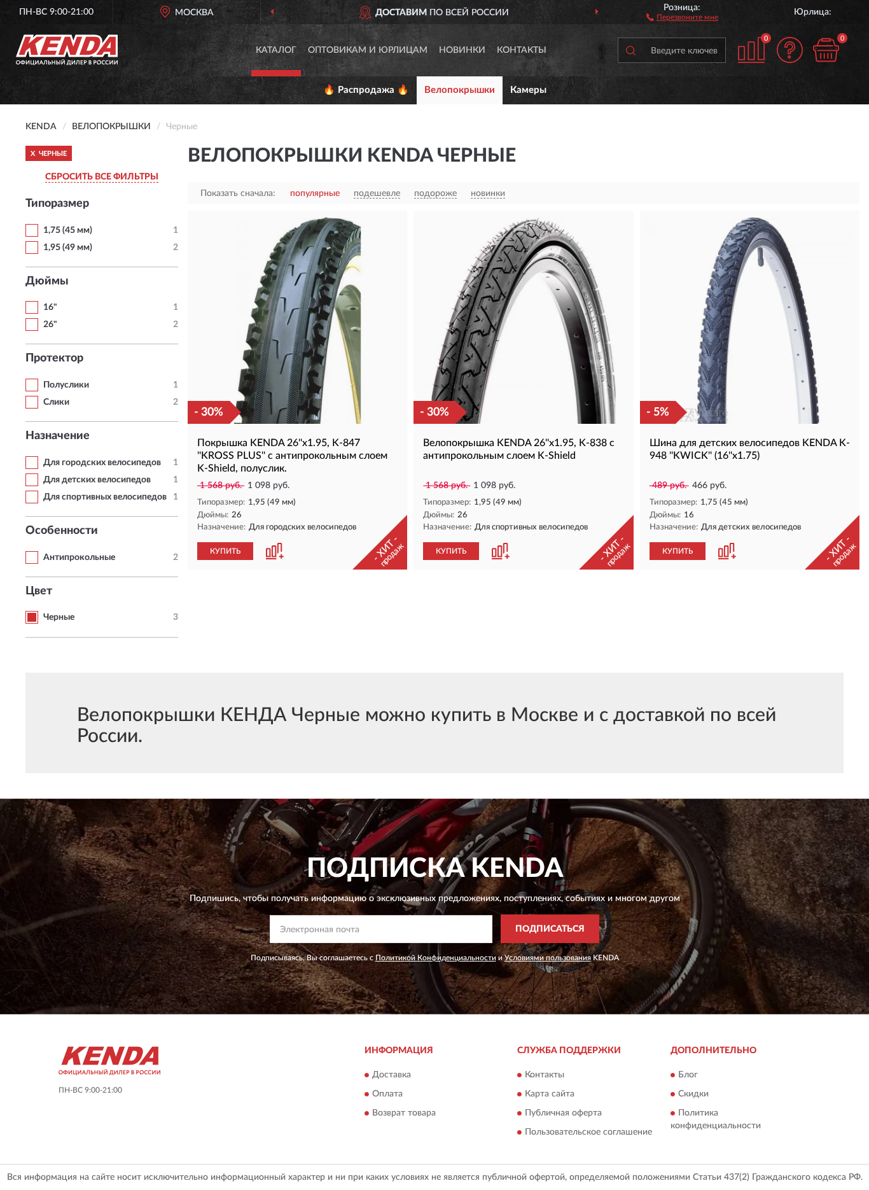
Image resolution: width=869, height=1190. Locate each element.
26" (50, 324)
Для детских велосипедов (97, 479)
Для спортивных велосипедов (105, 497)
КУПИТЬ (225, 551)
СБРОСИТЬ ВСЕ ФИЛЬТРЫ (101, 176)
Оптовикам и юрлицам (368, 50)
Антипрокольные (79, 557)
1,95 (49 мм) (67, 247)
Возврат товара (404, 1113)
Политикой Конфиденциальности (435, 958)
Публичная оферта (563, 1113)
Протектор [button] (54, 358)
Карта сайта (549, 1094)
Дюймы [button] (47, 281)
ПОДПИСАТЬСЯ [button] (550, 929)
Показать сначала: (237, 193)
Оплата (387, 1094)
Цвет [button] (38, 591)
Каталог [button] (276, 50)
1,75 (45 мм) (67, 230)
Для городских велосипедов (102, 462)
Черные (58, 617)
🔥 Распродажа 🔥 (366, 90)
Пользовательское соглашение (588, 1132)
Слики (56, 402)
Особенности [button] (61, 530)
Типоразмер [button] (57, 203)
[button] (682, 16)
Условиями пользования (547, 958)
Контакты (521, 50)
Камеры (528, 90)
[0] (826, 50)
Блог (688, 1075)
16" (50, 307)
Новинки (462, 50)
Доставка (391, 1075)
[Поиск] (630, 50)
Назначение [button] (57, 436)
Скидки (693, 1094)
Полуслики (66, 385)
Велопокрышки (459, 90)
